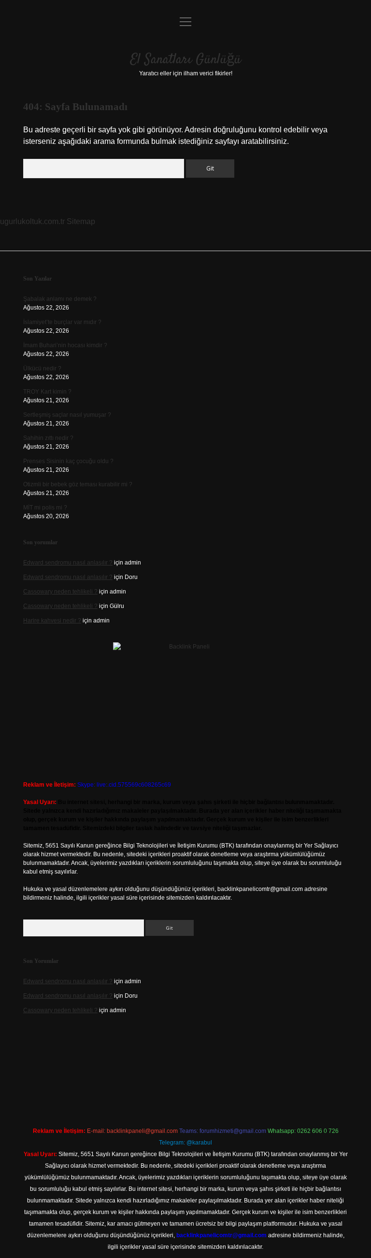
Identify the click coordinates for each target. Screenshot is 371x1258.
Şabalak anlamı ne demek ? (60, 299)
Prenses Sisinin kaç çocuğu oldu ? (68, 461)
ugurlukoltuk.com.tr (32, 221)
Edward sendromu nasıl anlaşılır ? (68, 562)
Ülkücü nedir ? (42, 368)
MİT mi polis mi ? (45, 507)
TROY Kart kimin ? (47, 391)
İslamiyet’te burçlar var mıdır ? (62, 322)
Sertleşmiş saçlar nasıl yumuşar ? (67, 414)
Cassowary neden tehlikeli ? (60, 591)
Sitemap (81, 221)
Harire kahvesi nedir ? (52, 620)
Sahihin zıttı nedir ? (48, 438)
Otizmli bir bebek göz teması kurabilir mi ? (77, 484)
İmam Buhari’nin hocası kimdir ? (65, 345)
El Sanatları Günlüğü (185, 60)
